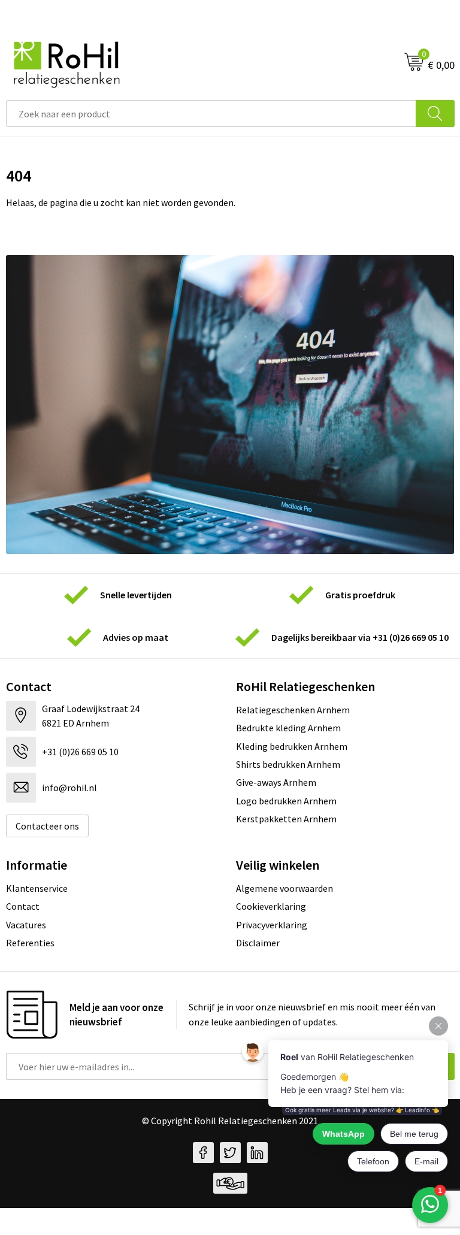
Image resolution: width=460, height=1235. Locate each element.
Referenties (30, 943)
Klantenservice (37, 888)
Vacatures (26, 925)
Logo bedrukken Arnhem (286, 801)
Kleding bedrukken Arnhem (291, 746)
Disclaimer (258, 943)
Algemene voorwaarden (284, 888)
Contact (23, 906)
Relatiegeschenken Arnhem (293, 710)
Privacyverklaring (271, 925)
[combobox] (211, 113)
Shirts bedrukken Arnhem (288, 764)
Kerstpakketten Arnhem (286, 819)
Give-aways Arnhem (276, 782)
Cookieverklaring (271, 906)
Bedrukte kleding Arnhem (288, 728)
